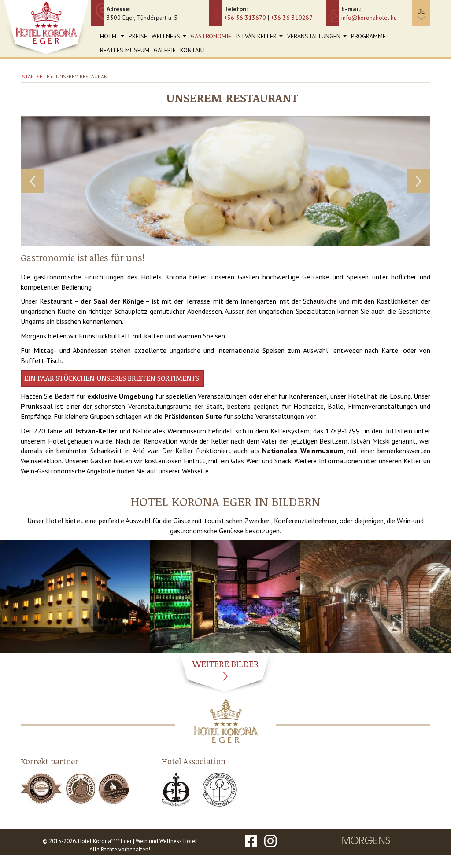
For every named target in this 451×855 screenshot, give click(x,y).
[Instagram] (270, 841)
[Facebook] (251, 841)
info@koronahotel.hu (369, 18)
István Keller (260, 37)
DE (421, 11)
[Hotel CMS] (366, 841)
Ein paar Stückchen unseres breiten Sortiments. (112, 378)
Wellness (170, 37)
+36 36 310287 (292, 18)
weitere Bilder (225, 663)
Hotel (113, 37)
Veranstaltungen (318, 37)
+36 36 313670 (245, 18)
